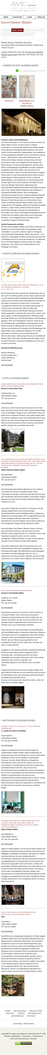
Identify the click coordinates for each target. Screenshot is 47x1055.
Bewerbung (17, 1016)
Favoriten (17, 17)
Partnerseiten (29, 1024)
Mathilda (9, 101)
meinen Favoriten (29, 71)
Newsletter (35, 1011)
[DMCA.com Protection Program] (23, 1043)
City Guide (6, 30)
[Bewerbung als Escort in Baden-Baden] (27, 86)
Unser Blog (17, 1024)
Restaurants (29, 34)
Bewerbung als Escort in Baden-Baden (26, 103)
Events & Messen (8, 34)
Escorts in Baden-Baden (34, 30)
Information (34, 1013)
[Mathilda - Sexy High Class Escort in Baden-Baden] (9, 86)
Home (7, 1011)
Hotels (19, 34)
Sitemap (33, 1039)
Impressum (26, 1036)
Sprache (41, 17)
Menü (5, 17)
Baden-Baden (17, 30)
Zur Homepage (7, 365)
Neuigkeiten (20, 1011)
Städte (21, 1013)
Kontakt (31, 1016)
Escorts (10, 1013)
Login (29, 17)
